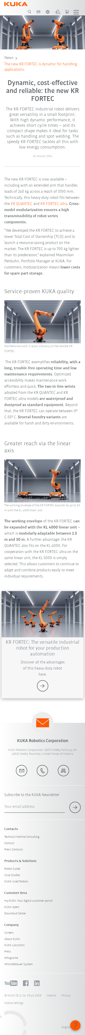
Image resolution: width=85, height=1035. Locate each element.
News (8, 58)
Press (7, 951)
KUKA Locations (14, 945)
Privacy (66, 995)
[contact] (38, 12)
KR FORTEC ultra (53, 204)
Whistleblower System (18, 964)
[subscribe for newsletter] (75, 807)
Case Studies (12, 875)
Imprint (51, 995)
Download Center (15, 913)
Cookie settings (14, 1003)
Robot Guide (12, 869)
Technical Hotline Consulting (21, 837)
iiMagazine (11, 958)
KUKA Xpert (11, 907)
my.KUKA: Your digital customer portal (28, 901)
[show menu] (76, 12)
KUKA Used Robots (16, 881)
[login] (57, 12)
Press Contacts (13, 849)
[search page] (29, 12)
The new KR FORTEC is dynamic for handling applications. (40, 67)
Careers (9, 933)
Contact (9, 843)
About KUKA (12, 939)
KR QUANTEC (21, 204)
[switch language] (47, 12)
